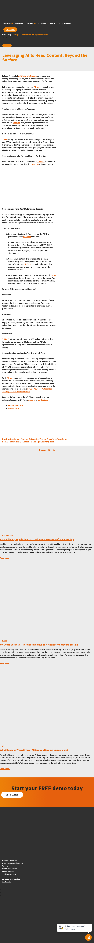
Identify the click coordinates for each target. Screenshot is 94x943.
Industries (19, 24)
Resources (41, 24)
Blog (60, 24)
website (31, 400)
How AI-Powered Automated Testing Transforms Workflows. (27, 390)
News (4, 640)
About (52, 24)
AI (3, 746)
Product (30, 24)
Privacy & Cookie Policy (11, 879)
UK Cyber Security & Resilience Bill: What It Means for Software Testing (39, 644)
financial (16, 122)
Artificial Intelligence (27, 76)
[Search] (7, 45)
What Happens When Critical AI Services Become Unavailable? (34, 749)
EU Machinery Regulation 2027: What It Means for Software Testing (37, 539)
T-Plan (36, 87)
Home (4, 35)
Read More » (5, 558)
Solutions (7, 24)
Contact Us (6, 882)
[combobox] (13, 41)
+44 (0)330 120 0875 (9, 874)
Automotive (7, 535)
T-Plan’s (40, 161)
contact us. (43, 400)
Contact (67, 24)
